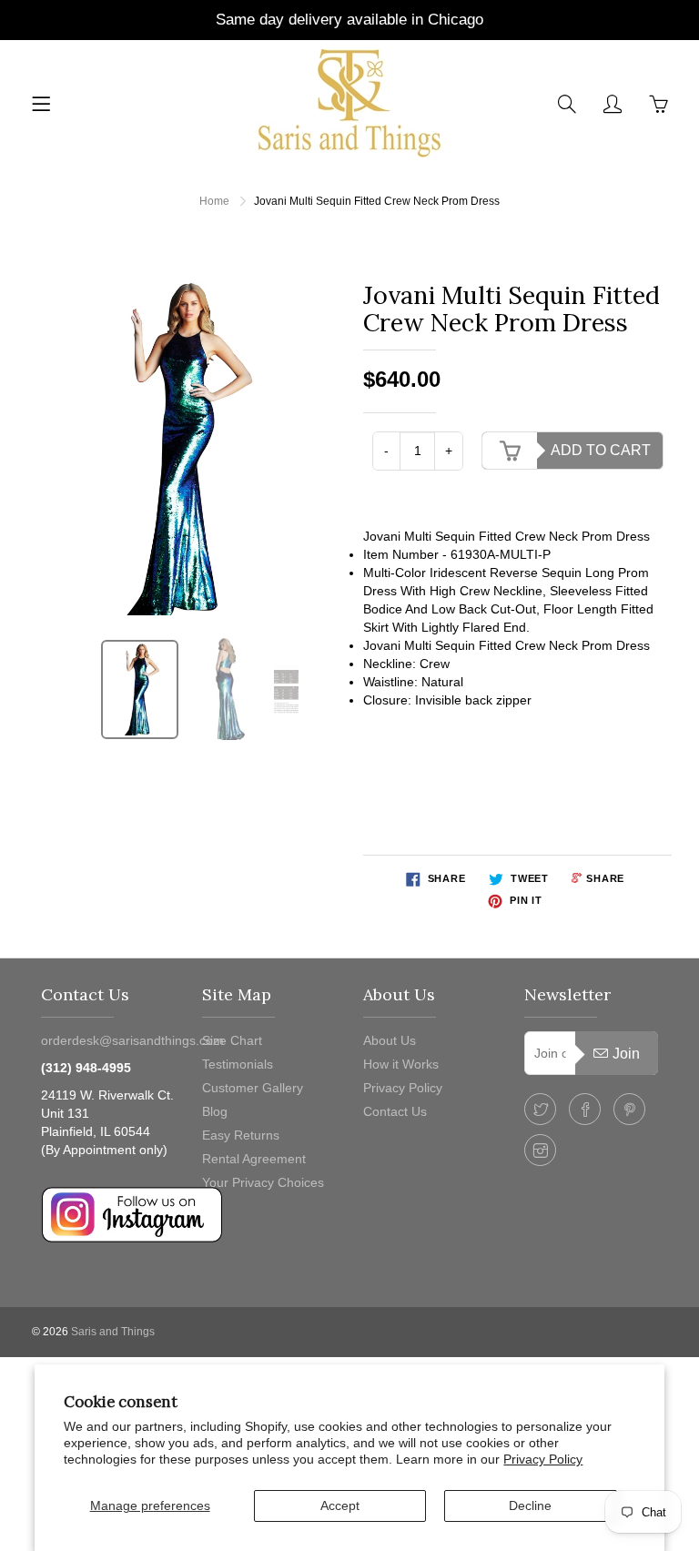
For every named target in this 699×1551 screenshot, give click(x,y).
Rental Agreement (254, 1158)
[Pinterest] (629, 1109)
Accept (340, 1505)
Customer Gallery (252, 1087)
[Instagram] (540, 1150)
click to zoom (187, 448)
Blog (215, 1111)
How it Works (401, 1064)
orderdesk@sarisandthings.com (132, 1040)
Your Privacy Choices (263, 1182)
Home (214, 201)
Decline (530, 1505)
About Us (389, 1040)
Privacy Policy (542, 1459)
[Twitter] (540, 1109)
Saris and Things (113, 1331)
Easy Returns (240, 1135)
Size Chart (232, 1040)
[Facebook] (585, 1109)
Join (626, 1053)
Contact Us (395, 1111)
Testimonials (237, 1064)
